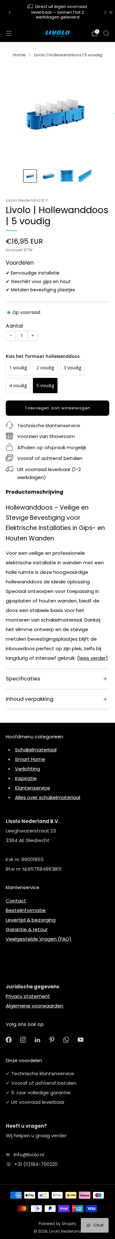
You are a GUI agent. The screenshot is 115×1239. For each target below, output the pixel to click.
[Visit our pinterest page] (52, 1040)
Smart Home (30, 759)
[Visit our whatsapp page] (66, 1040)
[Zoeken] (106, 33)
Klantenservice (32, 787)
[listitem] (57, 12)
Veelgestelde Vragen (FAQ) (39, 939)
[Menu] (9, 33)
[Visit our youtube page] (80, 1040)
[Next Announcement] (105, 12)
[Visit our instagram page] (23, 1040)
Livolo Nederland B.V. (27, 200)
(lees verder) (92, 658)
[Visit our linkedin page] (37, 1040)
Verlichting (27, 768)
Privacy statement (28, 996)
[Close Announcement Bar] (111, 12)
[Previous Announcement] (9, 12)
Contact (16, 900)
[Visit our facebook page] (9, 1040)
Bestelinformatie (26, 910)
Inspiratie (26, 778)
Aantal (14, 326)
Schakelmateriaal (36, 749)
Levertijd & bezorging (31, 919)
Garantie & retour (27, 929)
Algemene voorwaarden (34, 1005)
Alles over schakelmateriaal (47, 797)
